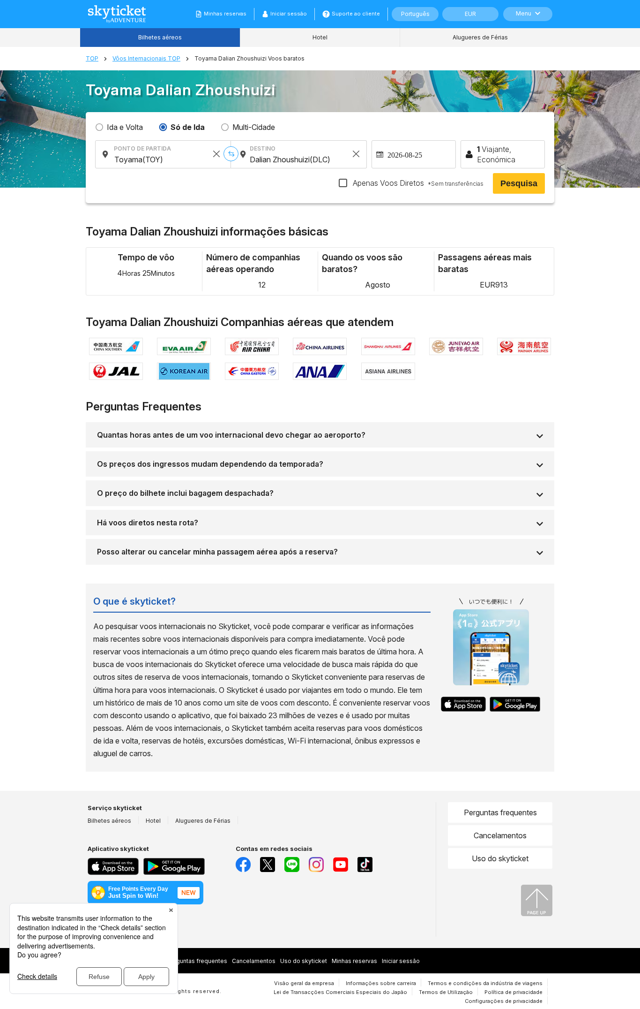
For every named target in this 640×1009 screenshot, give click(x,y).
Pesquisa (518, 183)
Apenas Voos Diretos (417, 183)
